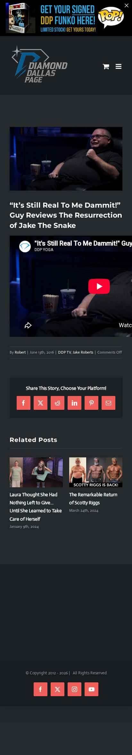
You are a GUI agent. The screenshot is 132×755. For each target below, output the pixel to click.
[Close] (126, 5)
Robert (20, 352)
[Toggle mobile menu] (119, 66)
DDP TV (64, 352)
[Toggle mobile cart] (106, 66)
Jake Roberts (83, 352)
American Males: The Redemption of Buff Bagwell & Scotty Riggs (33, 502)
